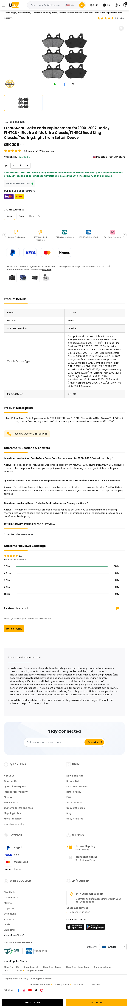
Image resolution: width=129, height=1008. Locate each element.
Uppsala (9, 908)
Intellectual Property (16, 791)
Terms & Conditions (39, 984)
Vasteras (9, 919)
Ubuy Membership (14, 824)
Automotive (24, 12)
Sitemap (8, 797)
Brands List (72, 781)
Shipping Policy (12, 813)
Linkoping (9, 929)
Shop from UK (31, 967)
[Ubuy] (14, 5)
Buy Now (46, 269)
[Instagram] (24, 990)
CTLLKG (8, 18)
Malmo (8, 903)
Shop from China (13, 970)
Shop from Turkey (35, 970)
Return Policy (73, 791)
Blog (69, 813)
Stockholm (10, 892)
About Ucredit (74, 802)
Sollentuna (10, 913)
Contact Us (10, 781)
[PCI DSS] (11, 951)
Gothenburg (11, 897)
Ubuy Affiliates (74, 818)
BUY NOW (96, 1002)
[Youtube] (30, 990)
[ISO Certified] (34, 951)
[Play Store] (95, 928)
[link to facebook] (65, 84)
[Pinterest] (42, 990)
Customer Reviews (77, 786)
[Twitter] (36, 990)
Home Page (10, 12)
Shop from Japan (52, 967)
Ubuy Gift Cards (75, 808)
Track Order (11, 802)
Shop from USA (12, 967)
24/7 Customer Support (89, 893)
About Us (9, 775)
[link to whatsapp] (55, 84)
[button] (95, 5)
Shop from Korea (102, 967)
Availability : (11, 157)
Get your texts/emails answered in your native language (98, 900)
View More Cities (13, 935)
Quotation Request (15, 786)
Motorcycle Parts (41, 12)
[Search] (82, 5)
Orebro (8, 924)
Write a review (14, 628)
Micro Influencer (13, 818)
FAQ (68, 797)
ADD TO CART (32, 1002)
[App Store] (75, 928)
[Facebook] (19, 990)
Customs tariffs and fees (18, 808)
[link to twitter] (73, 84)
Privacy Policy (62, 984)
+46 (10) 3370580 (80, 912)
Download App (75, 775)
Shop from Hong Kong (77, 967)
